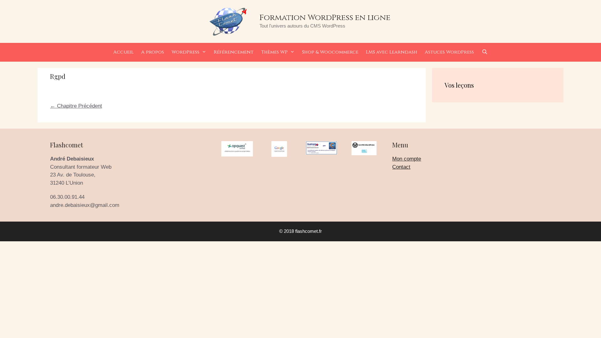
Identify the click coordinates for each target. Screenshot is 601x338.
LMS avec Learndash (391, 52)
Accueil (123, 52)
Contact (401, 167)
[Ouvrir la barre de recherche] (484, 52)
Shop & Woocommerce (330, 52)
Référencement (234, 52)
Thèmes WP (274, 52)
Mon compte (406, 159)
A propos (152, 52)
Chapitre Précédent (76, 106)
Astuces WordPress (449, 52)
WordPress (185, 52)
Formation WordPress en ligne (324, 18)
